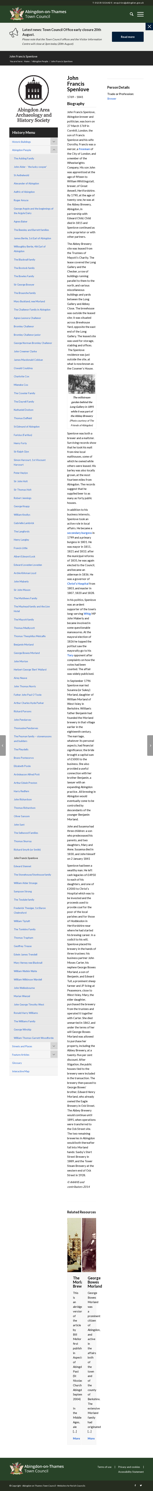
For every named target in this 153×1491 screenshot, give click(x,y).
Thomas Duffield (23, 418)
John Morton (21, 661)
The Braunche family (25, 292)
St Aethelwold (21, 175)
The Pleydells (21, 749)
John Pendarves (22, 719)
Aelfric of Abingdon (24, 191)
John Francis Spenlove (23, 56)
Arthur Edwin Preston (25, 782)
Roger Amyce (21, 200)
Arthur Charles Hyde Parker (29, 702)
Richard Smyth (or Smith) (27, 849)
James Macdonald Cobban (28, 359)
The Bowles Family (24, 276)
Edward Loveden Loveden (28, 564)
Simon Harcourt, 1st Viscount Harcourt (30, 462)
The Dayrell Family (24, 401)
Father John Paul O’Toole (27, 694)
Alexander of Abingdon (26, 183)
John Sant (19, 824)
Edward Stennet (22, 866)
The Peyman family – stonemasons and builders (32, 739)
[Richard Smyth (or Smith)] (3, 745)
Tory (70, 655)
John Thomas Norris (25, 686)
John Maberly (21, 581)
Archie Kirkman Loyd (25, 573)
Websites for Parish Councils (71, 1485)
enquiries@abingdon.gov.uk (129, 2)
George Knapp (22, 506)
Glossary (17, 1062)
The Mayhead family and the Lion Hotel (32, 609)
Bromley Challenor (24, 326)
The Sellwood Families (26, 832)
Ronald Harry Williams (26, 1012)
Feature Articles (20, 1054)
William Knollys (22, 514)
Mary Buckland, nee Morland (29, 301)
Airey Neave (20, 677)
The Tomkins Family (25, 929)
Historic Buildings (21, 141)
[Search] (129, 14)
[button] (138, 14)
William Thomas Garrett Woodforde (34, 1037)
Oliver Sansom (22, 816)
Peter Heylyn (21, 472)
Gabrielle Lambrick (24, 523)
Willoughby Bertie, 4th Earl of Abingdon (30, 249)
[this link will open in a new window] (135, 1485)
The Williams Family (24, 1021)
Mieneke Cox (21, 384)
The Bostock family (24, 267)
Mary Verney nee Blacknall (28, 962)
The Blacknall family (24, 259)
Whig (87, 613)
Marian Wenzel (22, 996)
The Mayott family (24, 619)
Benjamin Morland (24, 644)
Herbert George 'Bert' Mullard (30, 669)
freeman (84, 149)
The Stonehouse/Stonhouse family (32, 874)
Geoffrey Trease (23, 946)
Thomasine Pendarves (26, 728)
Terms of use (104, 1466)
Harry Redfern (21, 791)
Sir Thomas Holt (22, 489)
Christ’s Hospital (78, 583)
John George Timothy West (29, 1004)
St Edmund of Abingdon (27, 426)
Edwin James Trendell (25, 954)
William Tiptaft (22, 921)
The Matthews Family (25, 598)
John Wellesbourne (24, 987)
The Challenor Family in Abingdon (32, 309)
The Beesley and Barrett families (31, 229)
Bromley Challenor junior (27, 334)
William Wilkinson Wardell (28, 979)
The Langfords (21, 531)
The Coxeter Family (24, 393)
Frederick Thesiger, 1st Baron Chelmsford (30, 910)
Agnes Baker (20, 221)
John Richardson (23, 799)
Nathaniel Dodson (23, 409)
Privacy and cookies (129, 1466)
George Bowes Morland (27, 652)
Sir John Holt (21, 481)
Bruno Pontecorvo (24, 757)
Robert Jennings (22, 498)
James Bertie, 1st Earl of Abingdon (32, 238)
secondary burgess (79, 532)
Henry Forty (20, 443)
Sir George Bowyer (24, 284)
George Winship (22, 1029)
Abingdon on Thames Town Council (39, 1485)
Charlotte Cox (21, 376)
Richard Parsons (22, 711)
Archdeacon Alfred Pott (27, 774)
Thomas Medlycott (24, 627)
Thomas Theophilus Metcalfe (30, 636)
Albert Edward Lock (24, 556)
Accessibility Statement (131, 1471)
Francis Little (20, 548)
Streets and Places (22, 1046)
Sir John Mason (22, 589)
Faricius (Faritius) (23, 434)
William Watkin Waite (25, 971)
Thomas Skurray (23, 841)
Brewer (111, 98)
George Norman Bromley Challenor (33, 342)
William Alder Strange (25, 883)
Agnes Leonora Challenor (27, 317)
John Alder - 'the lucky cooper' (30, 166)
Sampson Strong (23, 891)
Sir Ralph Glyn (21, 451)
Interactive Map (20, 1071)
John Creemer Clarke (25, 351)
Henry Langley (21, 539)
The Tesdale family (24, 899)
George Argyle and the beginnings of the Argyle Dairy (33, 211)
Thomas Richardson (24, 807)
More (76, 1438)
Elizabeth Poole (22, 766)
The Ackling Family (24, 158)
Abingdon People (21, 150)
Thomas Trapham (23, 937)
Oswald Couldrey (23, 368)
